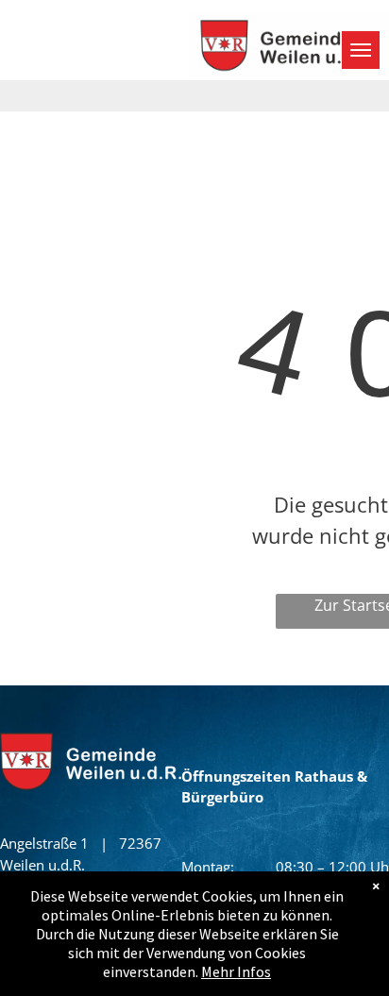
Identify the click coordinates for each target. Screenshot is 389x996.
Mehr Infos (236, 971)
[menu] (361, 50)
